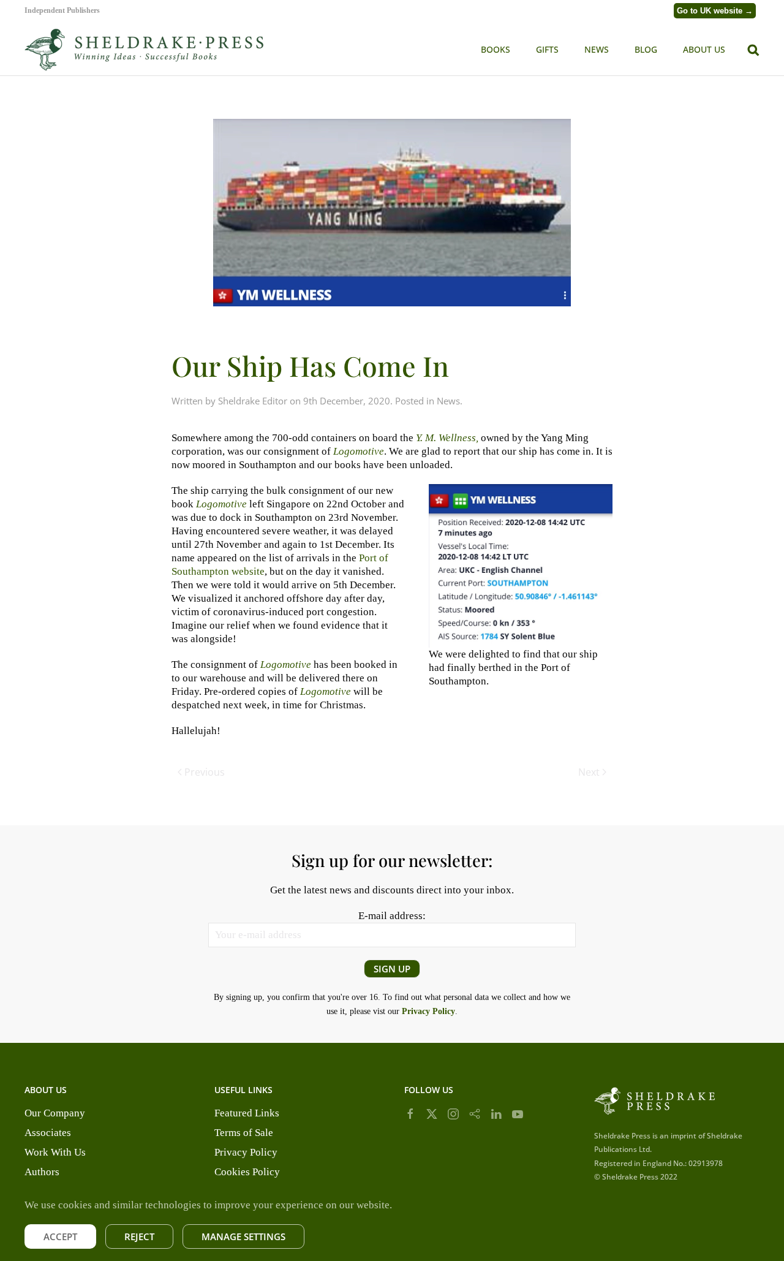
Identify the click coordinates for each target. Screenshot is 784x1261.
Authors (41, 1172)
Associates (47, 1132)
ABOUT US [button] (704, 49)
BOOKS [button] (495, 49)
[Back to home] (143, 49)
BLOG (646, 49)
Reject (139, 1236)
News (448, 401)
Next (589, 772)
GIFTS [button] (547, 49)
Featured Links (246, 1113)
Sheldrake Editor (252, 401)
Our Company (54, 1113)
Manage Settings (243, 1236)
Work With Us (55, 1152)
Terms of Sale (243, 1132)
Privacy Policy (245, 1152)
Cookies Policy (247, 1172)
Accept (60, 1236)
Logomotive (221, 504)
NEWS (596, 49)
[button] (753, 49)
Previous (204, 772)
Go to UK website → (715, 10)
